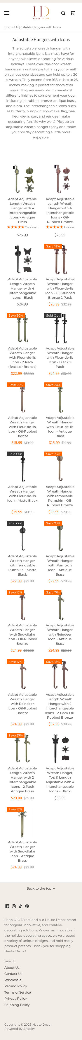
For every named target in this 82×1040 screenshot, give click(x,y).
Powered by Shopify (19, 1028)
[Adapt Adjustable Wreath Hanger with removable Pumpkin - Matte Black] (22, 536)
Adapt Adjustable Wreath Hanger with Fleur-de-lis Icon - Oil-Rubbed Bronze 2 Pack (60, 288)
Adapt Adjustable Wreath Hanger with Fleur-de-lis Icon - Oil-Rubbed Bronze (22, 427)
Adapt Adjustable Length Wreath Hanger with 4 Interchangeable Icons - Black (22, 288)
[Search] (63, 13)
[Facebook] (7, 906)
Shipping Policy (17, 1005)
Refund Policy (15, 986)
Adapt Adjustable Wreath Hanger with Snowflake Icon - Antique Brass (22, 851)
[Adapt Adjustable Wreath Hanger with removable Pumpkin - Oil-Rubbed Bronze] (59, 467)
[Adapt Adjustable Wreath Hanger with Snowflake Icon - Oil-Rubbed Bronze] (22, 605)
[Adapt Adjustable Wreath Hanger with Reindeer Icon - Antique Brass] (59, 605)
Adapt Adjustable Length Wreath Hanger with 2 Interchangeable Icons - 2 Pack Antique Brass (22, 779)
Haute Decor (42, 1024)
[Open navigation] (6, 13)
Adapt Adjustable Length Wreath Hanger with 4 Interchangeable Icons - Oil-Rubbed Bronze (60, 210)
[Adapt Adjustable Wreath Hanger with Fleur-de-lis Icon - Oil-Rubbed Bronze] (22, 397)
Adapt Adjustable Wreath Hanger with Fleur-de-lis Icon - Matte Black (22, 494)
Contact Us (13, 974)
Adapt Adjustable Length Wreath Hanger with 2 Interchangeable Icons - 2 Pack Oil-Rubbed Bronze (60, 705)
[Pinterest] (27, 906)
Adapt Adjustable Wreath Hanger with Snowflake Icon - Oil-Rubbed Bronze (22, 634)
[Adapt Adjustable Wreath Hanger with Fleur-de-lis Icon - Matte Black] (22, 467)
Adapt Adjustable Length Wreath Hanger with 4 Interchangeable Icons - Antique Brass (22, 210)
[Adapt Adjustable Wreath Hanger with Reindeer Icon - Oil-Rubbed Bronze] (22, 674)
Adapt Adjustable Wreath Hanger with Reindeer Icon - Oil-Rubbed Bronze (22, 703)
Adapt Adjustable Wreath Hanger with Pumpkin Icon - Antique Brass (60, 565)
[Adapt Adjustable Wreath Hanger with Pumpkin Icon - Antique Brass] (59, 536)
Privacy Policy (15, 998)
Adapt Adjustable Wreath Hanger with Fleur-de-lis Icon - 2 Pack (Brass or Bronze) (22, 357)
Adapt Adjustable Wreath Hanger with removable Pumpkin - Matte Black (22, 565)
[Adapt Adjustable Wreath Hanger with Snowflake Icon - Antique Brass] (22, 822)
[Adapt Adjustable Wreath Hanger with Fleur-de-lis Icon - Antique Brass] (59, 397)
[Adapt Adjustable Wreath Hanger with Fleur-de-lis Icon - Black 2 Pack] (59, 328)
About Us (11, 967)
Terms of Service (17, 992)
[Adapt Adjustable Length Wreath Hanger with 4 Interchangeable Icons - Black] (22, 259)
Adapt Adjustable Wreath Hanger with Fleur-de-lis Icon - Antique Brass (60, 427)
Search (10, 961)
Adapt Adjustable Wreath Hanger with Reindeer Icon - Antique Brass (60, 634)
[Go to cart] (72, 13)
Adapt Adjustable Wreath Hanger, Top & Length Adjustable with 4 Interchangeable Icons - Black (59, 779)
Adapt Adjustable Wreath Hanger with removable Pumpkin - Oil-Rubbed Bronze (60, 496)
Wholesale (12, 980)
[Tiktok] (20, 906)
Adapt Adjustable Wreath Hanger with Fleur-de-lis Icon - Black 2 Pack (60, 357)
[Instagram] (14, 906)
